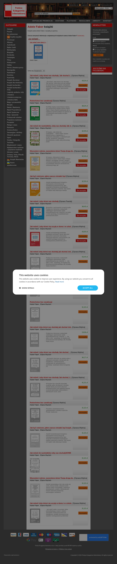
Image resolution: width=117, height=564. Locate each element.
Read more (59, 282)
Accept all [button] (88, 288)
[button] (26, 288)
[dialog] (58, 282)
